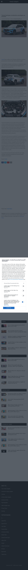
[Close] (25, 260)
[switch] (23, 286)
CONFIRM (8, 307)
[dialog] (14, 285)
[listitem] (14, 283)
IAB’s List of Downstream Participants (15, 279)
